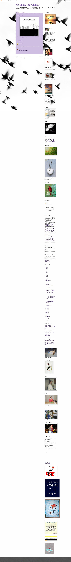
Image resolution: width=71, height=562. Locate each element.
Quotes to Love (48, 302)
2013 (46, 276)
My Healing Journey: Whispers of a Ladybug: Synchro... (50, 297)
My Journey (20, 15)
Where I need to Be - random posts (49, 342)
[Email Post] (26, 37)
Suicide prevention (47, 261)
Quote (48, 140)
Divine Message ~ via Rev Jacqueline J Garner (50, 292)
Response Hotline (47, 257)
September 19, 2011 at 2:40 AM (23, 45)
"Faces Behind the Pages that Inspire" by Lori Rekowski (49, 225)
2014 (46, 275)
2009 (46, 319)
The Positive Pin (47, 334)
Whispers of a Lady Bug (48, 325)
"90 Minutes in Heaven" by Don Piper (50, 231)
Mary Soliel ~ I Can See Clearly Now (50, 326)
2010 (46, 318)
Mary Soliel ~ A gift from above (50, 290)
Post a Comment (20, 52)
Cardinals (53, 138)
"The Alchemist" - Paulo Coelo (49, 239)
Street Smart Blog (47, 339)
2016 (46, 272)
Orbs (51, 139)
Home (29, 56)
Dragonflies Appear (48, 305)
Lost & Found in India (48, 336)
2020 (46, 267)
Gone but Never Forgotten (49, 301)
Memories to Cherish (28, 4)
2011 (46, 279)
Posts (47, 202)
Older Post (41, 56)
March (47, 313)
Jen (19, 42)
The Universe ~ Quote (49, 285)
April (47, 312)
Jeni (51, 28)
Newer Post (18, 56)
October (47, 283)
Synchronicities (51, 141)
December (47, 280)
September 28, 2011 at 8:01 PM (23, 50)
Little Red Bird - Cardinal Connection (49, 287)
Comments (47, 203)
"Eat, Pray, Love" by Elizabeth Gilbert (50, 240)
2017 (46, 271)
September (48, 284)
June (47, 309)
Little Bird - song (48, 295)
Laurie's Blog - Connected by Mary (49, 329)
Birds (48, 138)
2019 (46, 268)
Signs (54, 140)
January (47, 316)
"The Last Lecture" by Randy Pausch (50, 238)
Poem (54, 139)
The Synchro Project (47, 335)
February (47, 315)
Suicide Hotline (47, 260)
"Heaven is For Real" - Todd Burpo (49, 230)
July (47, 308)
